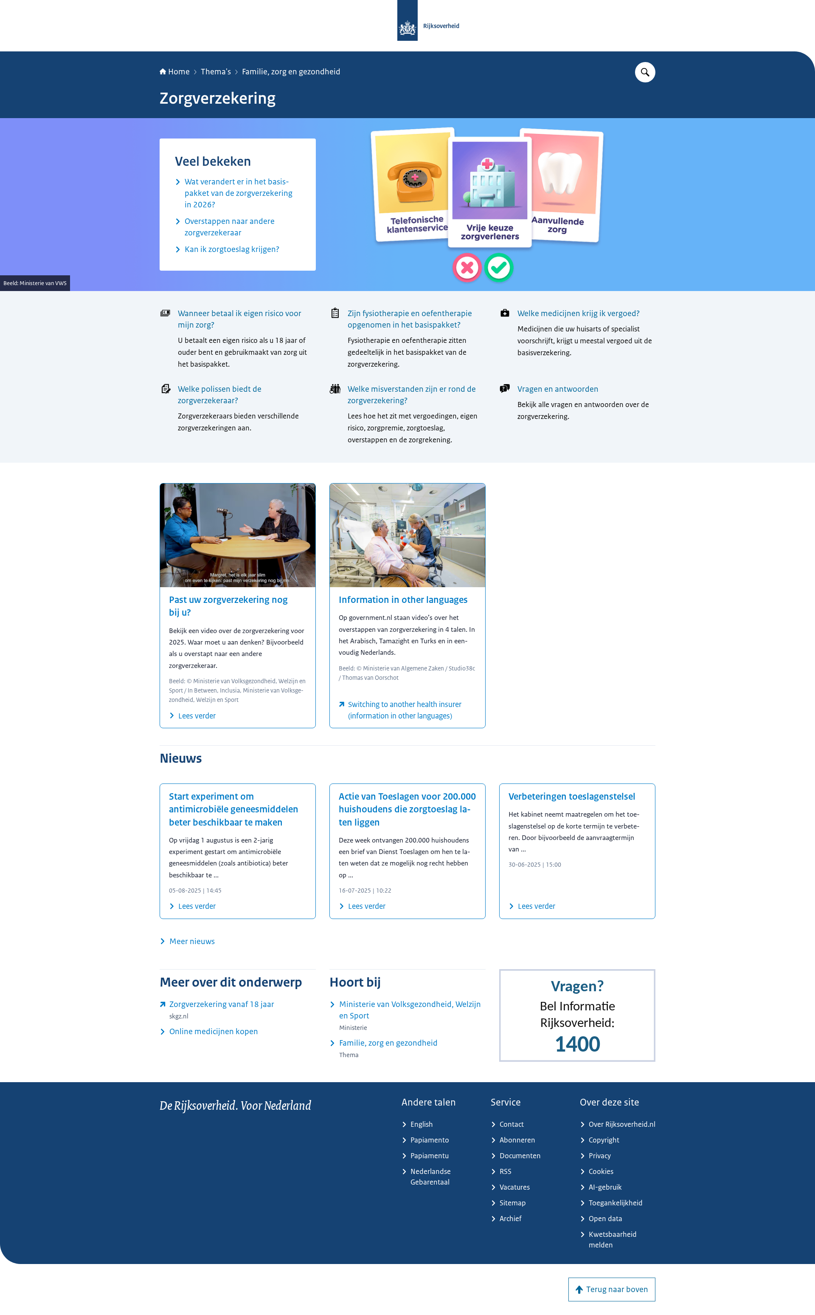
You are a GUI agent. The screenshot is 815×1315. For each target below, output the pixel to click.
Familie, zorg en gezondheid (291, 72)
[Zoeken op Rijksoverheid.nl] (645, 72)
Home (179, 72)
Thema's (216, 72)
